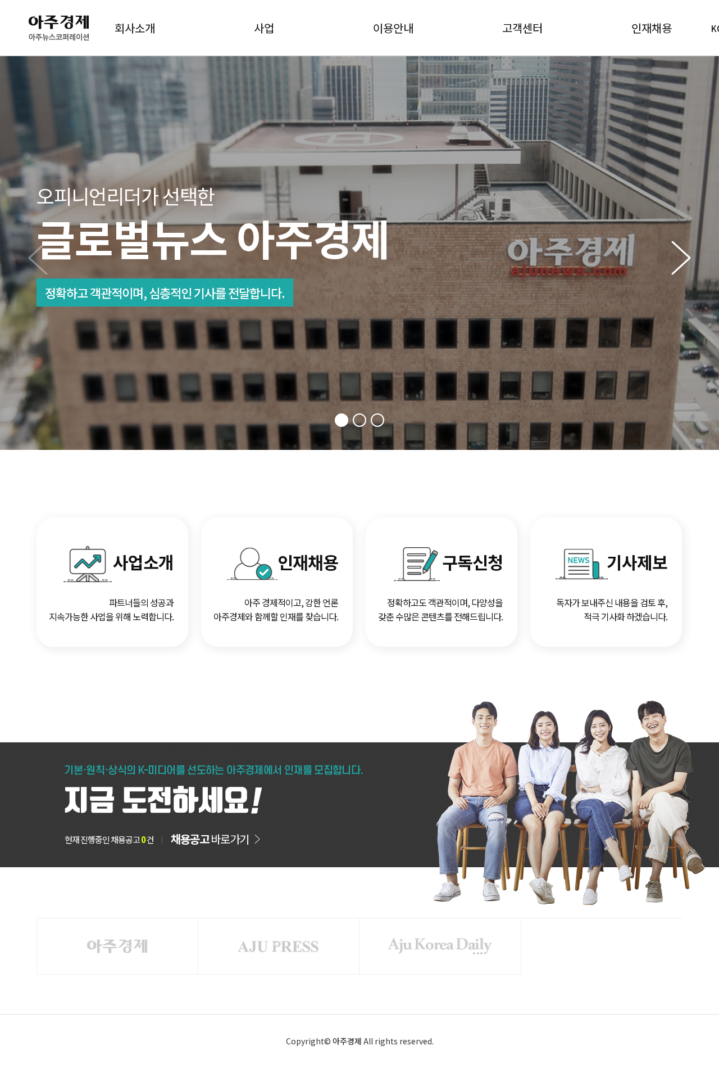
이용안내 (393, 28)
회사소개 (135, 28)
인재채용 (651, 28)
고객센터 (522, 28)
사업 (264, 28)
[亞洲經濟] (440, 946)
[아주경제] (117, 946)
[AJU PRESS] (279, 946)
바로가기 (210, 839)
